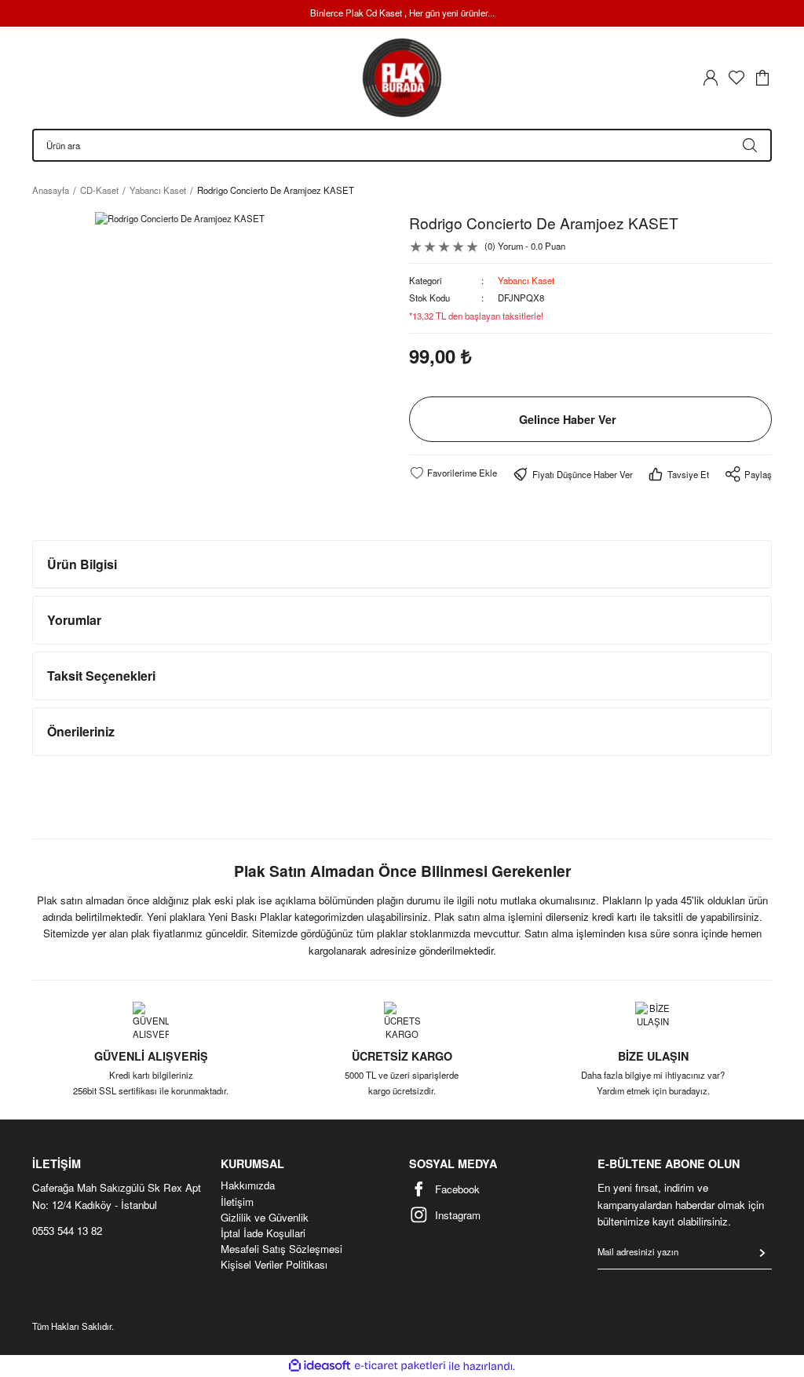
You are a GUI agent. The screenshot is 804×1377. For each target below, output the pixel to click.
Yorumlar (74, 620)
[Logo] (402, 77)
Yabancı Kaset (526, 280)
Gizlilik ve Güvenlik (265, 1217)
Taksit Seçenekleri (101, 676)
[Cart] (762, 77)
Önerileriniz (81, 731)
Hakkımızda (248, 1185)
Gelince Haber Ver (567, 419)
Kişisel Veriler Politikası (274, 1264)
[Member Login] (710, 77)
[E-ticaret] (400, 1366)
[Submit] (762, 1253)
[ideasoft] (319, 1366)
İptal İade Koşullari (263, 1233)
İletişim (237, 1202)
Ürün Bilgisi (82, 564)
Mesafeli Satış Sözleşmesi (281, 1249)
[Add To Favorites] (453, 472)
